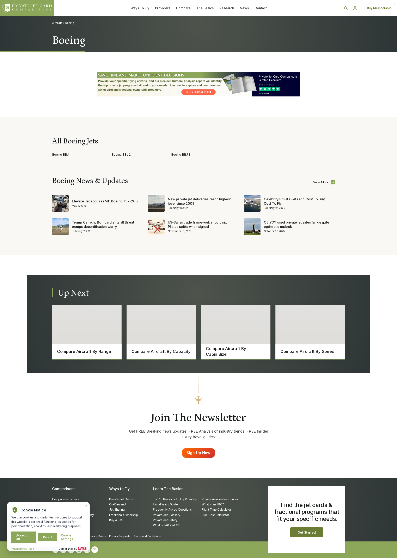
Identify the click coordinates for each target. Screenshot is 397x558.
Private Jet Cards (121, 499)
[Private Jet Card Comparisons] (27, 8)
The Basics (205, 8)
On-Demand (117, 504)
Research (226, 8)
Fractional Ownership (123, 515)
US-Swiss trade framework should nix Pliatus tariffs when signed (197, 224)
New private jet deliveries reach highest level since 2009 (199, 201)
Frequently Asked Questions (172, 509)
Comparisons (63, 489)
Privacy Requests (119, 536)
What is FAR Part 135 (166, 525)
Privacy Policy (97, 536)
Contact (261, 8)
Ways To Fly (139, 8)
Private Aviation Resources (220, 499)
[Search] (345, 8)
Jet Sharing (117, 509)
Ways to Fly (119, 489)
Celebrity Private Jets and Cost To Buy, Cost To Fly (295, 201)
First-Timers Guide (165, 504)
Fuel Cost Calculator (215, 515)
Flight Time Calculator (216, 509)
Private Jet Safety (165, 520)
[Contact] (94, 549)
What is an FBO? (213, 504)
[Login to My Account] (355, 8)
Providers (162, 8)
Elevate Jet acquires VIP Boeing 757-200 (105, 201)
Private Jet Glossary (166, 515)
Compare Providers (65, 499)
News (244, 8)
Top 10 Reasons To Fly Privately (175, 499)
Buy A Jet (115, 520)
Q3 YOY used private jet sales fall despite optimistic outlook (296, 224)
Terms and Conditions (147, 536)
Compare (183, 8)
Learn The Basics (168, 489)
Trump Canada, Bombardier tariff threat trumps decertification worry (103, 224)
